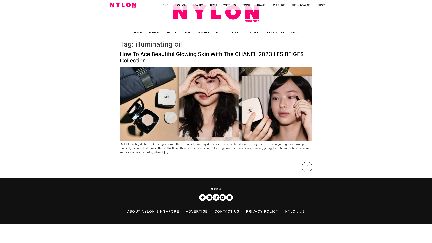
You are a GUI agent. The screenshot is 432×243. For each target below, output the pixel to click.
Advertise (197, 211)
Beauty (171, 32)
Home (138, 32)
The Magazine (274, 32)
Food (219, 32)
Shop (294, 32)
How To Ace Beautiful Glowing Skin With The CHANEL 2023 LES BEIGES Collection (212, 57)
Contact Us (226, 211)
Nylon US (295, 211)
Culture (252, 32)
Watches (203, 32)
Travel (235, 32)
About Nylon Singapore (153, 211)
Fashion (154, 32)
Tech (186, 32)
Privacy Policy (262, 211)
